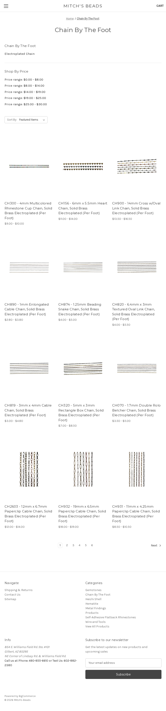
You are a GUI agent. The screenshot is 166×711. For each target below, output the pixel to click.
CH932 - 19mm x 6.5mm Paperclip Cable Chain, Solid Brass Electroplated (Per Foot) (82, 513)
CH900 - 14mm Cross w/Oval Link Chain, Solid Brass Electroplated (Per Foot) (136, 208)
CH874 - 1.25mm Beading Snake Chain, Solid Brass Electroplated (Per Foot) (79, 309)
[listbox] (33, 120)
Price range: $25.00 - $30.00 (26, 104)
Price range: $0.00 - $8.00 (24, 79)
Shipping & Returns (19, 590)
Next (154, 545)
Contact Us (13, 594)
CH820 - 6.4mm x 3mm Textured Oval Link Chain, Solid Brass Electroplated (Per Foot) (133, 311)
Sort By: (12, 119)
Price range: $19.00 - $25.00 (25, 98)
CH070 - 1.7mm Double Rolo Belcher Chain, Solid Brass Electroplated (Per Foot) (136, 410)
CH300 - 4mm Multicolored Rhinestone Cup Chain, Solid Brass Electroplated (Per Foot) (28, 210)
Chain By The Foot (97, 594)
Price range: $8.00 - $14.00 (24, 85)
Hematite (91, 604)
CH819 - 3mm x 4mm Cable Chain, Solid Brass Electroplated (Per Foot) (28, 410)
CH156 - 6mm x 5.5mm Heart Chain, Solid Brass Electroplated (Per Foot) (82, 208)
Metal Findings (95, 608)
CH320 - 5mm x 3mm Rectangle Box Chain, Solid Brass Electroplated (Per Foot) (81, 412)
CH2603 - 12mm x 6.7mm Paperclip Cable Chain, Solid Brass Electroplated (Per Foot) (28, 513)
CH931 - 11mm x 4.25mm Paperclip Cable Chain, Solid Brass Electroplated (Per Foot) (136, 513)
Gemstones (93, 590)
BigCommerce (27, 696)
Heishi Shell (93, 599)
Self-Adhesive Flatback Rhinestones (110, 617)
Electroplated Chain (20, 54)
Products (92, 613)
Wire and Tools (95, 622)
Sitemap (10, 599)
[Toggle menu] (6, 6)
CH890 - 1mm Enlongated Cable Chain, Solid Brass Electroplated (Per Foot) (27, 309)
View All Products (97, 626)
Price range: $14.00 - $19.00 (25, 92)
